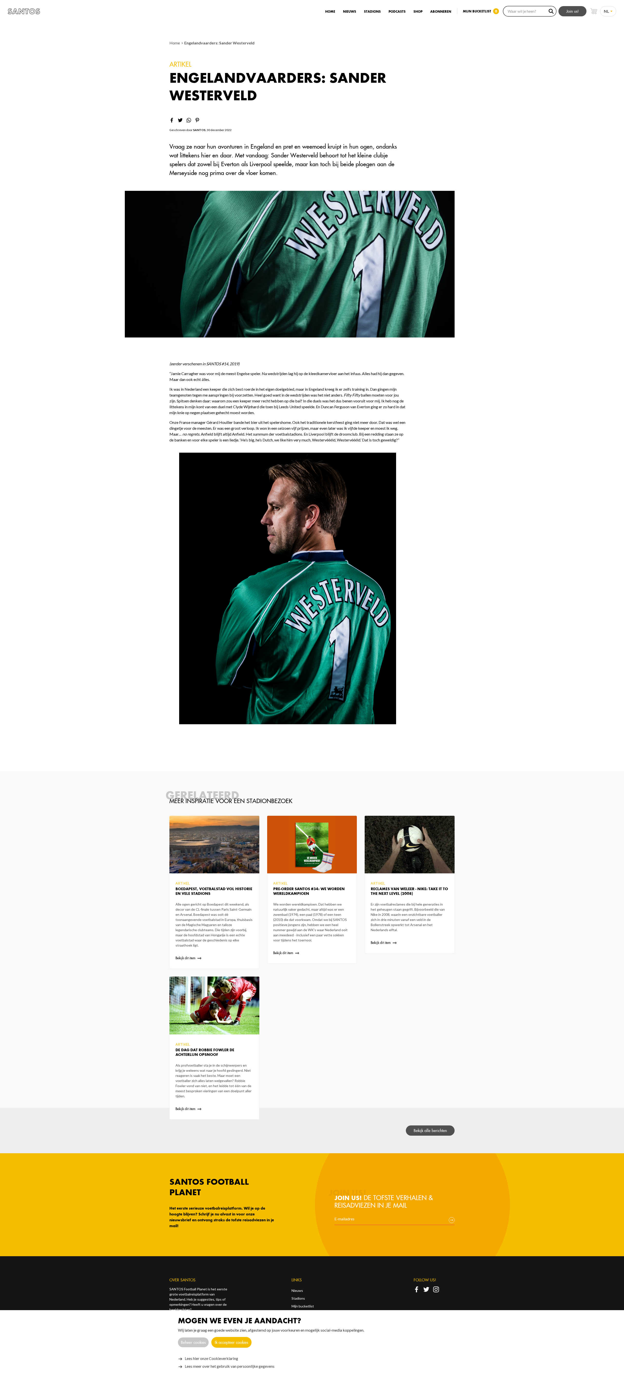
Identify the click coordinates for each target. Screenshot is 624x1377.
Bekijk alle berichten (430, 1130)
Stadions (372, 12)
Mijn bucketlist (303, 1306)
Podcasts (397, 12)
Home (330, 12)
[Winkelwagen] (593, 11)
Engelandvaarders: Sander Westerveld (219, 43)
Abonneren (440, 12)
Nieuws (349, 12)
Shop (417, 12)
